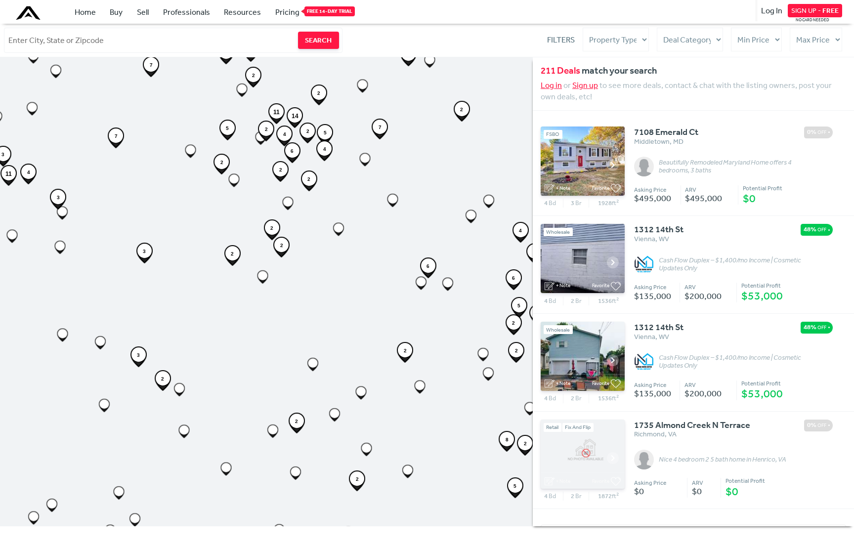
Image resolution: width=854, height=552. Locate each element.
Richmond (649, 433)
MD (678, 141)
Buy (116, 12)
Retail (552, 427)
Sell (143, 12)
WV (664, 238)
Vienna (644, 238)
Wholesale (558, 232)
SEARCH (318, 40)
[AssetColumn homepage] (29, 13)
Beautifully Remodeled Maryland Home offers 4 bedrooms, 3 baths (725, 166)
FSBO (552, 134)
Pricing (287, 12)
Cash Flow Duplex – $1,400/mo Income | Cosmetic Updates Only (730, 264)
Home (85, 12)
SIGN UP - (815, 10)
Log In (771, 10)
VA (672, 433)
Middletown (652, 141)
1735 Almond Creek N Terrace (692, 425)
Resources (242, 12)
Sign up (585, 85)
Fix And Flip (578, 427)
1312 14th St (658, 229)
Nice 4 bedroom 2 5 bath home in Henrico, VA (722, 460)
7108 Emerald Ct (666, 132)
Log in (551, 85)
